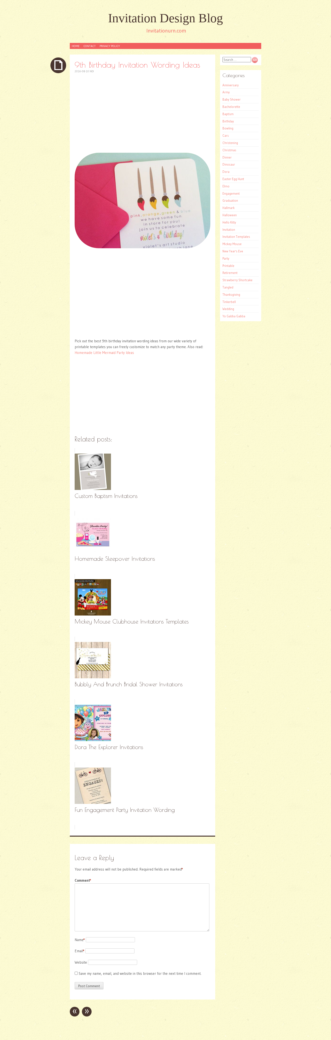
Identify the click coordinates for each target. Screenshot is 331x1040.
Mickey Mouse (232, 244)
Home (75, 46)
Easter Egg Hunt (233, 179)
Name (80, 939)
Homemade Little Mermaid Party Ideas (104, 352)
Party (225, 258)
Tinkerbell (229, 302)
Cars (225, 135)
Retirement (229, 273)
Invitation (228, 230)
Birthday (228, 121)
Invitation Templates (236, 237)
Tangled (227, 287)
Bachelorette (231, 107)
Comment (83, 880)
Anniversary (230, 85)
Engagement (231, 193)
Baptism (228, 114)
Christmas (229, 150)
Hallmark (228, 208)
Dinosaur (228, 164)
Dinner (227, 157)
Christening (230, 143)
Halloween (229, 215)
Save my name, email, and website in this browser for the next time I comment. (140, 973)
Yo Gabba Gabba (233, 316)
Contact (89, 46)
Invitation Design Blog (165, 18)
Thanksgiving (231, 294)
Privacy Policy (110, 46)
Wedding (228, 309)
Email (79, 951)
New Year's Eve (232, 251)
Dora (225, 172)
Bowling (227, 128)
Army (226, 92)
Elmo (225, 186)
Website (81, 962)
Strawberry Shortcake (237, 280)
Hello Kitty (229, 222)
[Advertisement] (142, 113)
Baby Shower (231, 99)
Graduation (230, 200)
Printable (228, 266)
